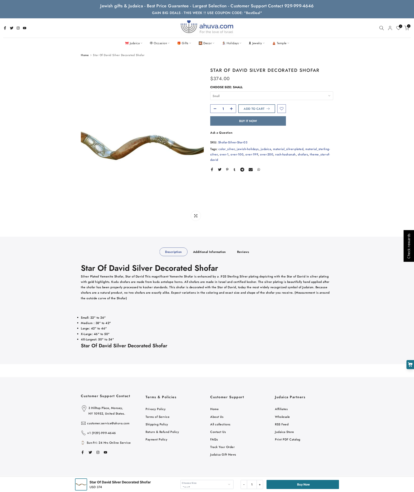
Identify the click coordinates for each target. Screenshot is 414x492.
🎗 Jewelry (255, 43)
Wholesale (282, 417)
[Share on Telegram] (242, 169)
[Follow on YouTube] (24, 28)
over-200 (266, 154)
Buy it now (248, 121)
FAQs (214, 439)
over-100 (237, 154)
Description (173, 252)
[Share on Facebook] (212, 169)
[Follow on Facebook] (5, 28)
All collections (220, 424)
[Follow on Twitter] (11, 28)
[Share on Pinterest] (227, 169)
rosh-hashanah (285, 154)
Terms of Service (157, 417)
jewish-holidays (248, 149)
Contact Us (218, 432)
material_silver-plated (288, 149)
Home (85, 55)
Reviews (243, 252)
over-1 (224, 154)
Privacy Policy (156, 409)
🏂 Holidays (230, 43)
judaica (266, 149)
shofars (303, 154)
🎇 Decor (205, 43)
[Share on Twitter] (219, 169)
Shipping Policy (157, 424)
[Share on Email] (251, 169)
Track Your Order (222, 447)
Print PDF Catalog (287, 439)
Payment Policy (156, 439)
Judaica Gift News (223, 454)
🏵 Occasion (158, 43)
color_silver (226, 149)
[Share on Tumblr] (234, 169)
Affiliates (281, 409)
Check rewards (408, 246)
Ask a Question (221, 132)
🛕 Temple (279, 43)
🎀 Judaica (132, 43)
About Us (216, 417)
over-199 (251, 154)
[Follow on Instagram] (18, 28)
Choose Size (189, 483)
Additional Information (209, 252)
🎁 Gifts (182, 43)
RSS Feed (282, 424)
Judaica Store (284, 432)
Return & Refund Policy (162, 432)
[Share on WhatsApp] (258, 169)
